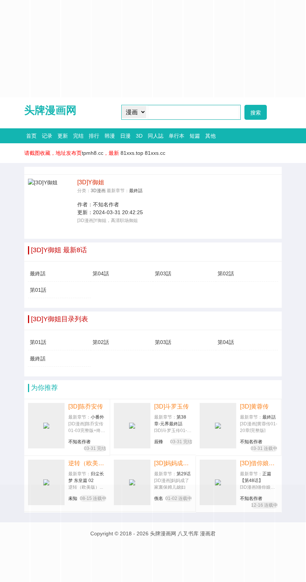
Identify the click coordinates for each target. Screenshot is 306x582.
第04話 (101, 273)
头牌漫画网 (50, 110)
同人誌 (155, 136)
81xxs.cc (155, 153)
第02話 (226, 273)
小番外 (97, 417)
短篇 (195, 136)
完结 (78, 136)
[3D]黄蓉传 (254, 406)
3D (139, 136)
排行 (94, 136)
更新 (62, 136)
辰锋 (158, 441)
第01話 (38, 290)
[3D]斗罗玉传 (171, 406)
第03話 (163, 273)
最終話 (136, 190)
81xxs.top (132, 153)
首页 (31, 136)
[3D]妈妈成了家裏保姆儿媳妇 (173, 463)
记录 (47, 136)
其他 (210, 136)
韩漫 (109, 136)
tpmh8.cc (92, 153)
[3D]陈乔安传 (85, 406)
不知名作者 (106, 204)
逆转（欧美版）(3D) (87, 463)
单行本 (176, 136)
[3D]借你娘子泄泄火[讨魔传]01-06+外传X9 (259, 463)
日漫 (125, 136)
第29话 (184, 473)
